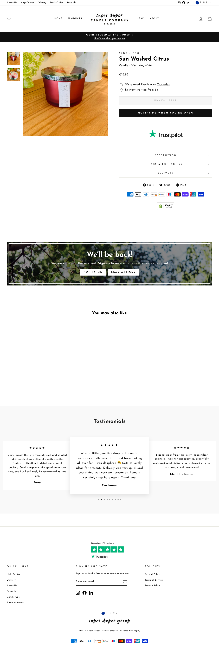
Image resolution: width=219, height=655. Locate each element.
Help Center (27, 3)
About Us (12, 3)
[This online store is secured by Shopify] (165, 209)
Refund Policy (152, 574)
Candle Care (14, 597)
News (141, 18)
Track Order (56, 3)
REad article (123, 272)
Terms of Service (154, 580)
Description (165, 155)
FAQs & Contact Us (166, 164)
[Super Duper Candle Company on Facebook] (84, 593)
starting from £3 (141, 89)
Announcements (15, 603)
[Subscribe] (125, 582)
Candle (123, 65)
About (154, 18)
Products (75, 18)
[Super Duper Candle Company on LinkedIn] (91, 593)
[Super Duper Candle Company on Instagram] (78, 593)
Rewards (71, 3)
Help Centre (13, 574)
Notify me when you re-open (165, 113)
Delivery (41, 3)
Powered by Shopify (130, 631)
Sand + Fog (129, 53)
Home (58, 18)
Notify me (92, 272)
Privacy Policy (152, 586)
